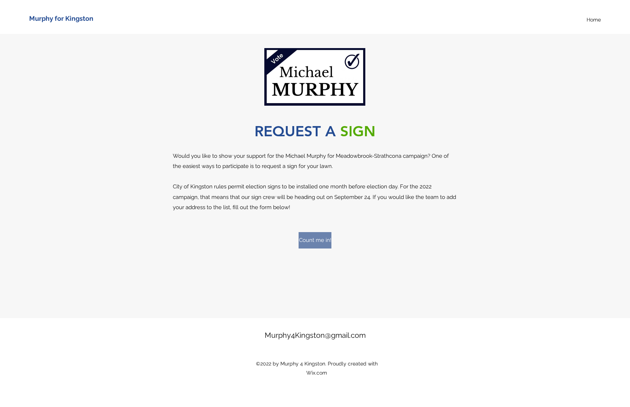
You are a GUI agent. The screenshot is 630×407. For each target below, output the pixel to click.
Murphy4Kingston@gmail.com (315, 335)
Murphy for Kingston (61, 18)
